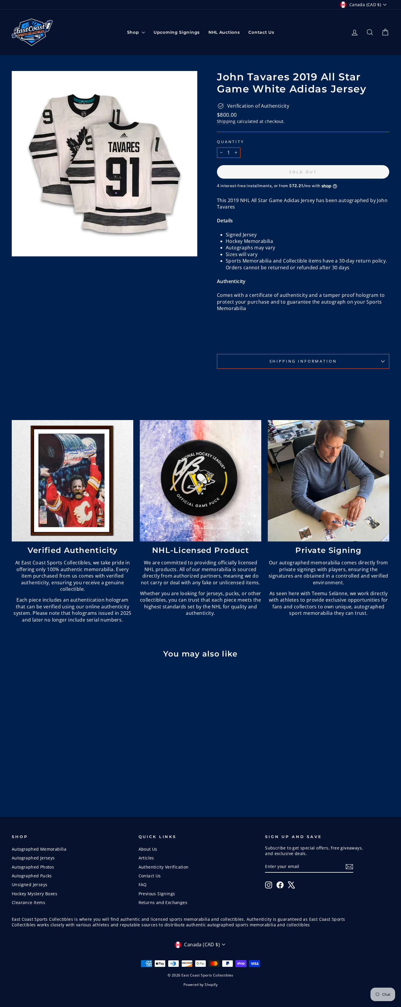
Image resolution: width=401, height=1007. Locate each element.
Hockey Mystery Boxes (34, 893)
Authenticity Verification (164, 867)
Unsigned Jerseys (29, 884)
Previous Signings (157, 893)
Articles (146, 858)
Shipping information (303, 361)
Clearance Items (28, 902)
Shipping (226, 121)
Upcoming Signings (177, 32)
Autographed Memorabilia (39, 849)
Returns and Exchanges (163, 902)
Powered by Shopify (200, 984)
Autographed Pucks (32, 876)
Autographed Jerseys (33, 858)
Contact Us (261, 32)
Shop (134, 32)
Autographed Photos (33, 867)
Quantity (230, 141)
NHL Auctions (224, 32)
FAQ (143, 884)
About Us (148, 849)
